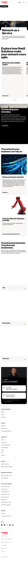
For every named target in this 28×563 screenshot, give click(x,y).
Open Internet (4, 548)
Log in (17, 399)
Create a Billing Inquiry (5, 491)
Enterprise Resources (5, 464)
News (2, 452)
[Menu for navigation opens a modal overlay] (26, 2)
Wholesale (3, 425)
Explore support (7, 401)
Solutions (3, 414)
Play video (4, 192)
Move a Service (4, 499)
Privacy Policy (4, 545)
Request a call (10, 396)
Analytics (3, 551)
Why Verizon (3, 417)
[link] (12, 100)
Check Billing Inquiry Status (6, 502)
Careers (2, 450)
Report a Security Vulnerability (6, 466)
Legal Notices (4, 535)
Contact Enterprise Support (6, 516)
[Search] (23, 2)
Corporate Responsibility (6, 444)
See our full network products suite (10, 234)
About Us (3, 439)
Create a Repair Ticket (5, 494)
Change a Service (4, 489)
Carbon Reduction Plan (6, 542)
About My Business (4, 477)
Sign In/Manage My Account (6, 475)
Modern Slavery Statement (6, 539)
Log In (19, 2)
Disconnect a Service (5, 497)
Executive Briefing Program (6, 431)
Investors (3, 455)
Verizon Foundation (4, 447)
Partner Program (4, 428)
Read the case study (8, 322)
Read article (5, 95)
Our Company (3, 442)
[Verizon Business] (4, 2)
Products (3, 412)
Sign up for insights (11, 389)
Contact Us (3, 513)
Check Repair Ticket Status (6, 504)
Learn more (5, 125)
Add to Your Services (5, 486)
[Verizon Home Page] (4, 533)
